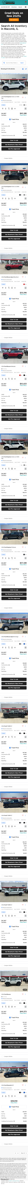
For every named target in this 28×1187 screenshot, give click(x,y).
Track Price (15, 119)
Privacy (18, 1180)
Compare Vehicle (8, 158)
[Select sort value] (25, 69)
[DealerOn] (5, 1179)
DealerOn (10, 1180)
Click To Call (14, 140)
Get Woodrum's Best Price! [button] (14, 144)
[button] (5, 7)
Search (22, 62)
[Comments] (26, 109)
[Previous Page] (15, 1153)
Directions (14, 7)
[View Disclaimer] (15, 108)
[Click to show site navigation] (25, 7)
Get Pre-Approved (14, 149)
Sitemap (14, 1180)
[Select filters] (23, 69)
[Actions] (25, 97)
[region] (14, 130)
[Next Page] (18, 1153)
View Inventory (14, 19)
